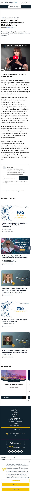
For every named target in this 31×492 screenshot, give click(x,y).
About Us (15, 409)
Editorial (15, 412)
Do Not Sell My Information (15, 420)
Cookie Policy (26, 477)
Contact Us (15, 414)
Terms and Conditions (15, 422)
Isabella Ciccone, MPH (9, 323)
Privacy (15, 423)
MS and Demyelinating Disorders (15, 191)
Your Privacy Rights (15, 425)
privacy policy (5, 182)
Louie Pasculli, (7, 292)
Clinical (3, 191)
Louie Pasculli (7, 229)
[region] (15, 476)
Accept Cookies (15, 489)
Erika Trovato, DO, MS (17, 292)
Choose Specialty (14, 6)
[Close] (29, 462)
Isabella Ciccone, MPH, (9, 260)
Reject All (15, 485)
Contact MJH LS (15, 418)
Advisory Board (15, 411)
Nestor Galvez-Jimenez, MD (9, 261)
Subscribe (22, 178)
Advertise (15, 416)
